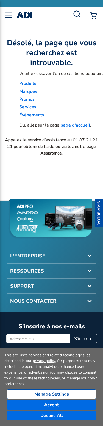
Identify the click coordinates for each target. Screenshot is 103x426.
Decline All (51, 416)
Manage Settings (51, 394)
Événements (31, 115)
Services (27, 107)
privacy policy (44, 360)
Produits (27, 83)
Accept (51, 405)
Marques (28, 91)
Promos (27, 99)
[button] (99, 213)
